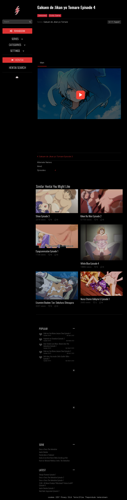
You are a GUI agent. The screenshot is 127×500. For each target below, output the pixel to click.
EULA (70, 497)
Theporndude (90, 497)
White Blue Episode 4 (89, 263)
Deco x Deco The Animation (48, 449)
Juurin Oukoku (43, 452)
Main (42, 63)
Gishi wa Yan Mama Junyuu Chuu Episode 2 (57, 351)
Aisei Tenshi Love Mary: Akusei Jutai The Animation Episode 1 (56, 344)
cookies (51, 497)
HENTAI (19, 60)
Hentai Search (17, 67)
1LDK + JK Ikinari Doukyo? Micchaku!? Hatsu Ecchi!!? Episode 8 (56, 484)
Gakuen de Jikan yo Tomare (56, 22)
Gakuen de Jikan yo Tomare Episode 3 (56, 156)
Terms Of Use (78, 497)
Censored (42, 15)
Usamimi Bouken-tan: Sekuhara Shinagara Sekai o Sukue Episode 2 (55, 302)
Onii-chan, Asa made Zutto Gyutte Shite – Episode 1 (56, 357)
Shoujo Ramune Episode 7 (47, 474)
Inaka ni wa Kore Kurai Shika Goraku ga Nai (53, 457)
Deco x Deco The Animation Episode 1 (51, 480)
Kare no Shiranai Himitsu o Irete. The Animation (54, 460)
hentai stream (102, 497)
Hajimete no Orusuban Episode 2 (54, 338)
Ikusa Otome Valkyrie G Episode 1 (95, 299)
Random (19, 31)
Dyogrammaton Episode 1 (47, 251)
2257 (58, 497)
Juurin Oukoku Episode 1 (47, 488)
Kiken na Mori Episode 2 (90, 216)
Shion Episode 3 (43, 216)
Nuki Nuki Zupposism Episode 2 (49, 491)
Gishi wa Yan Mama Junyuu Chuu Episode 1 (57, 333)
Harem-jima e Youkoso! (46, 454)
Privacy (64, 497)
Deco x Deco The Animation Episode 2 (51, 477)
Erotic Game (54, 15)
